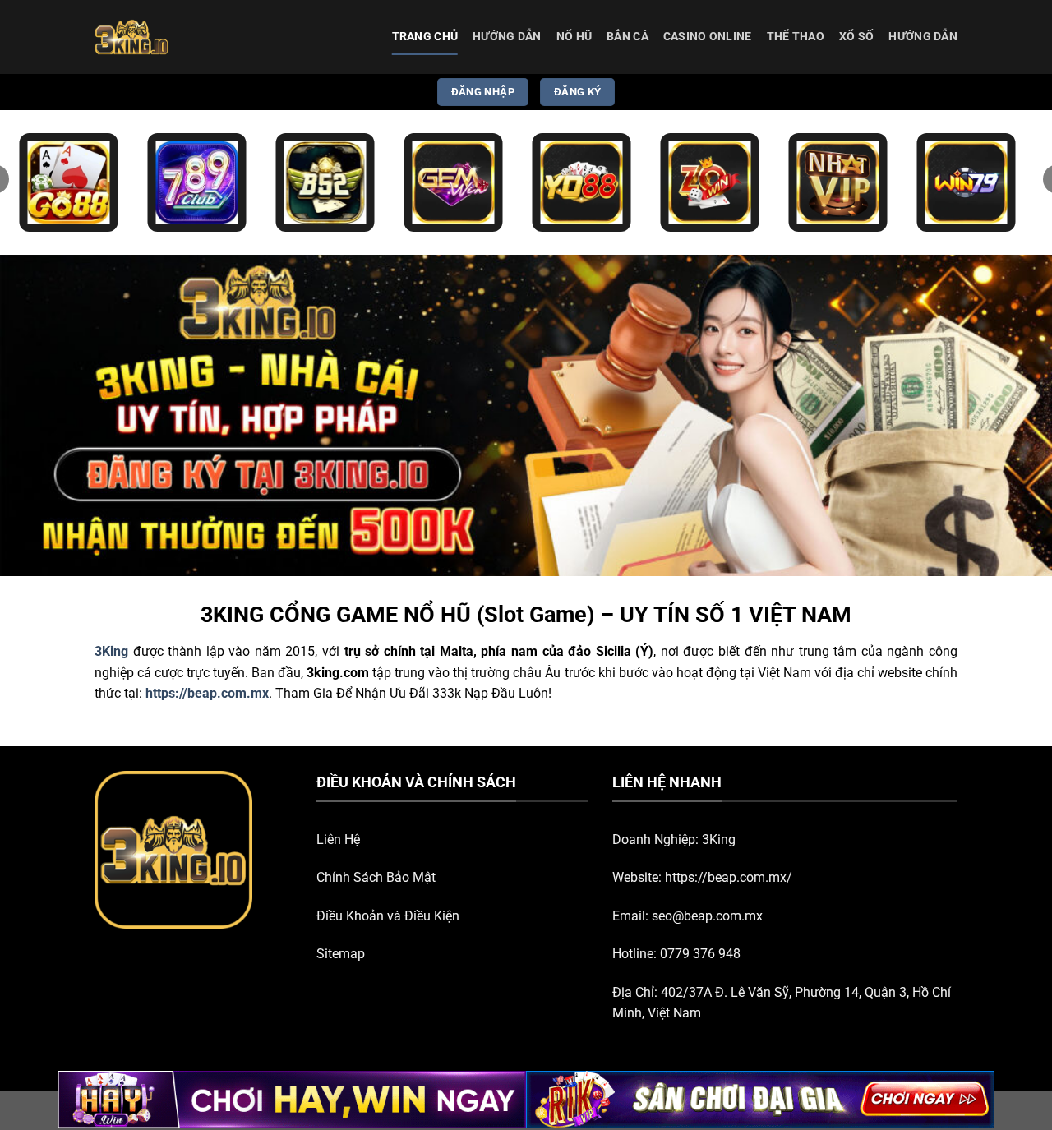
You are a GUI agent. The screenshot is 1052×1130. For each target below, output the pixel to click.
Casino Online (707, 37)
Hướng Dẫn (507, 37)
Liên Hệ (338, 839)
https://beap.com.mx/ (728, 877)
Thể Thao (795, 37)
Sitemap (340, 954)
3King (719, 839)
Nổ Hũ (574, 37)
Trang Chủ (425, 37)
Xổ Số (856, 37)
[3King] (177, 37)
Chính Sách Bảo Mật (376, 877)
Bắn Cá (627, 37)
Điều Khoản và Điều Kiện (387, 916)
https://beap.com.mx (207, 693)
